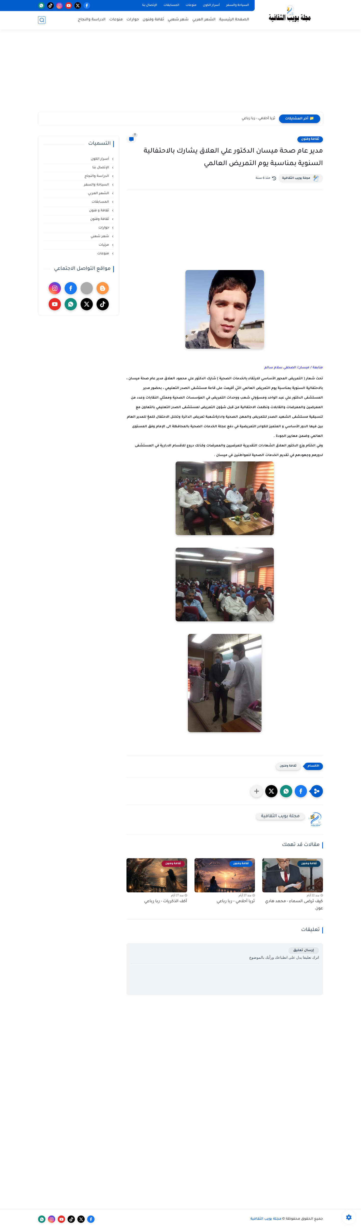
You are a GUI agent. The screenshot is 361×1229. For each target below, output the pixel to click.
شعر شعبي (178, 20)
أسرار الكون (211, 5)
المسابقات (171, 5)
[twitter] (77, 5)
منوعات (191, 5)
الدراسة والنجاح (92, 20)
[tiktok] (50, 5)
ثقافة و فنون (99, 211)
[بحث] (41, 20)
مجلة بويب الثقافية (296, 178)
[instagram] (59, 5)
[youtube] (68, 5)
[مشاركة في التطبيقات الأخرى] (256, 791)
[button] (301, 791)
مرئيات (104, 245)
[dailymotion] (87, 288)
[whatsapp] (41, 5)
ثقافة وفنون (153, 20)
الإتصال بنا (149, 5)
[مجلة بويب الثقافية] (290, 14)
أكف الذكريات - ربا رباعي (165, 901)
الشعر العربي (204, 20)
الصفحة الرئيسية (234, 20)
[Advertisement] (180, 73)
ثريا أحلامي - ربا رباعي (258, 119)
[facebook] (86, 5)
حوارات (132, 20)
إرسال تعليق (303, 950)
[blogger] (103, 288)
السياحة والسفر (237, 5)
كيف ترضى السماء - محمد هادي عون (294, 905)
